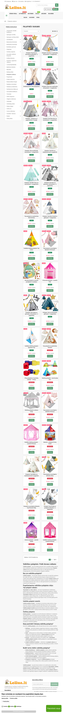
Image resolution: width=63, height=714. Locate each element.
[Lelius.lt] (15, 6)
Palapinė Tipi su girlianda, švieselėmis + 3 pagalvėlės (31, 151)
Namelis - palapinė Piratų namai (49, 443)
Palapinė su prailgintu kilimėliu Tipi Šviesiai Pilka (31, 507)
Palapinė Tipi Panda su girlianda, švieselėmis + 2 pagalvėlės (31, 314)
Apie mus (15, 1)
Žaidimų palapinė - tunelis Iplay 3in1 (50, 378)
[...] (24, 687)
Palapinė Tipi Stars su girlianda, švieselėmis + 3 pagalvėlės (49, 184)
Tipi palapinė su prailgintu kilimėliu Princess (50, 411)
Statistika (12, 706)
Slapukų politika (5, 698)
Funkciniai (5, 706)
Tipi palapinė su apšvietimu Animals (50, 346)
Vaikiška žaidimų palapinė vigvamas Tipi (31, 346)
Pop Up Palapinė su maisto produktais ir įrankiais (31, 281)
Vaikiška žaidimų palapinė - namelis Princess (32, 443)
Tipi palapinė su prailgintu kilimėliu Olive (50, 475)
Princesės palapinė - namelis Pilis (50, 281)
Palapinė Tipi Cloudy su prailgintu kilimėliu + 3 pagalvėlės (50, 508)
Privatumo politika (13, 698)
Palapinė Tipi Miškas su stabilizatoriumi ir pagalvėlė (31, 475)
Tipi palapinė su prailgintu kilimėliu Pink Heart (50, 249)
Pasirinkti (26, 31)
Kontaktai (21, 1)
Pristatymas (8, 1)
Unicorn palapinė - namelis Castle (31, 540)
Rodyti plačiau (6, 701)
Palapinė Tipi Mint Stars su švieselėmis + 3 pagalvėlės (31, 183)
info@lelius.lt (28, 1)
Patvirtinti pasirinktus (19, 711)
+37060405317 (36, 1)
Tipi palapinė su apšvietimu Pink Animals (31, 217)
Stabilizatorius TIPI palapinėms (31, 86)
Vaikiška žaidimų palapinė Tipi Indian (31, 249)
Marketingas (18, 706)
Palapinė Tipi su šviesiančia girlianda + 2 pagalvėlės (50, 313)
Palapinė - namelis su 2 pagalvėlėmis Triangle (31, 119)
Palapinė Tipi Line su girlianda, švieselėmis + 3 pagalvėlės (50, 87)
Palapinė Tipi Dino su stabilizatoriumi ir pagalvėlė (50, 151)
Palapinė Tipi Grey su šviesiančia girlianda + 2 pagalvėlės (31, 54)
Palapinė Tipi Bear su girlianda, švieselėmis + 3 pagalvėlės (50, 53)
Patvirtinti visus (53, 708)
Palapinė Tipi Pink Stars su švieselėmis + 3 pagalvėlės (50, 119)
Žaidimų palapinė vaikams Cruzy (31, 411)
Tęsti (55, 559)
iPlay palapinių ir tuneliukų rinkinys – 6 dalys (31, 378)
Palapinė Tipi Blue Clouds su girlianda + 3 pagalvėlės (50, 217)
